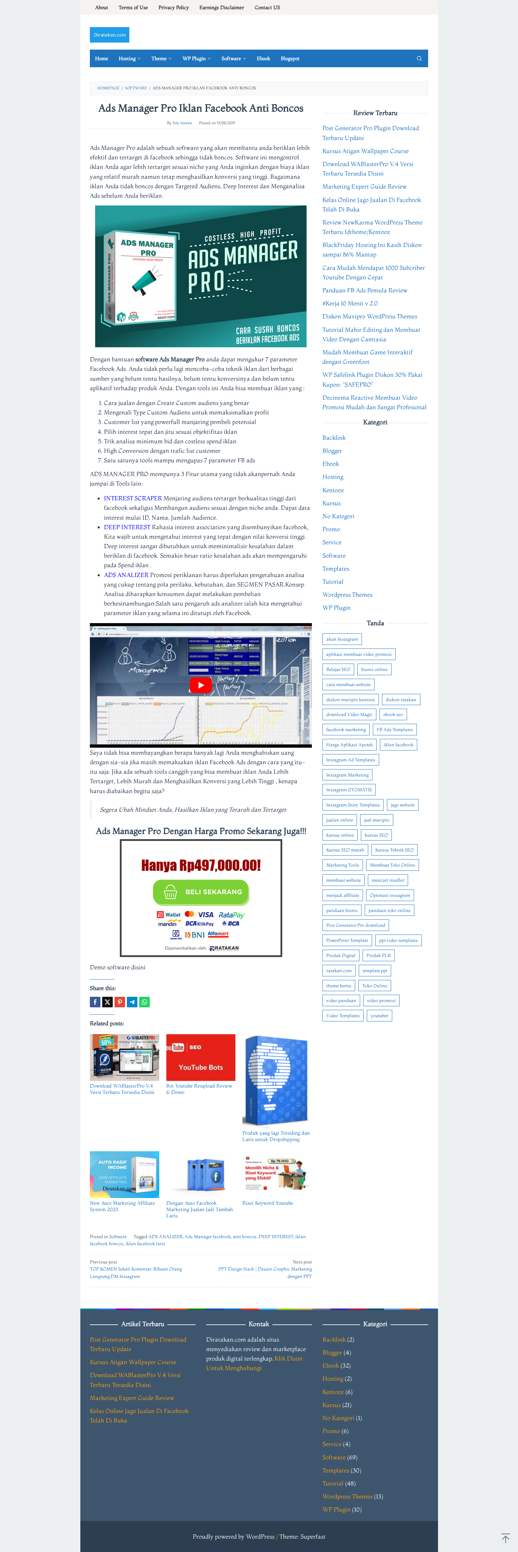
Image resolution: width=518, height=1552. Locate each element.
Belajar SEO (338, 669)
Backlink (334, 437)
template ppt (375, 970)
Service (331, 542)
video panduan (341, 1000)
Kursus (331, 503)
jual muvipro (376, 820)
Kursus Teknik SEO (394, 850)
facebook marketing (346, 729)
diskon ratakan (401, 699)
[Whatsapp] (144, 1002)
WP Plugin (336, 608)
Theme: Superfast (302, 1536)
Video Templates (343, 1016)
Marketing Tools (342, 865)
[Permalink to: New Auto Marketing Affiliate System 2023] (124, 1174)
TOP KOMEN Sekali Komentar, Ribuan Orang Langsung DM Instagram (136, 1269)
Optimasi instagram (390, 895)
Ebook (330, 464)
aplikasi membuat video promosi (359, 654)
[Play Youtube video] (201, 685)
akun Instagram (342, 639)
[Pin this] (120, 1002)
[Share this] (95, 1002)
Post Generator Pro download (355, 925)
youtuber (379, 1016)
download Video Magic (349, 714)
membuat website (343, 880)
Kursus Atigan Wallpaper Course (365, 150)
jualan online (339, 820)
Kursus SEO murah (345, 850)
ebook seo (393, 714)
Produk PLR (378, 955)
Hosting (332, 477)
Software (118, 1236)
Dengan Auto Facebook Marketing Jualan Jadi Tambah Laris (199, 1209)
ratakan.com (339, 970)
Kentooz (333, 490)
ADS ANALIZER (165, 1236)
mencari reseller (388, 880)
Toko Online (374, 985)
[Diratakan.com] (109, 34)
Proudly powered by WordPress (234, 1536)
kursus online (340, 835)
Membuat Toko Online (392, 865)
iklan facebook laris (145, 1243)
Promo (331, 529)
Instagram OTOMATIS (349, 790)
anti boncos (245, 1236)
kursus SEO (376, 835)
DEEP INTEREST (276, 1236)
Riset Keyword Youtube (267, 1203)
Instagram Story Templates (353, 804)
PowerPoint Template (347, 940)
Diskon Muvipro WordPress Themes (369, 316)
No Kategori (338, 516)
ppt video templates (398, 940)
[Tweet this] (107, 1002)
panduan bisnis (342, 910)
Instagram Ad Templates (350, 759)
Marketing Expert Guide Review (364, 186)
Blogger (332, 450)
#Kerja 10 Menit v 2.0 (350, 303)
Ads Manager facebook (208, 1236)
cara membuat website (348, 684)
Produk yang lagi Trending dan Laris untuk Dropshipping (276, 1136)
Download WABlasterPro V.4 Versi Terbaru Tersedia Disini (122, 1089)
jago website (403, 804)
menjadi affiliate (342, 895)
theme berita (338, 985)
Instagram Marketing (347, 775)
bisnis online (374, 669)
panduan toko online (390, 910)
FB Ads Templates (395, 729)
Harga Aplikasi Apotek (349, 744)
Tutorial (333, 581)
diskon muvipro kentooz (350, 699)
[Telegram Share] (132, 1002)
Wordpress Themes (347, 594)
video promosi (381, 1000)
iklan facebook (398, 744)
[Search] (419, 58)
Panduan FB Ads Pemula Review (364, 290)
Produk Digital (341, 955)
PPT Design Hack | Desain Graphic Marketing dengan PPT (265, 1269)
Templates (335, 568)
